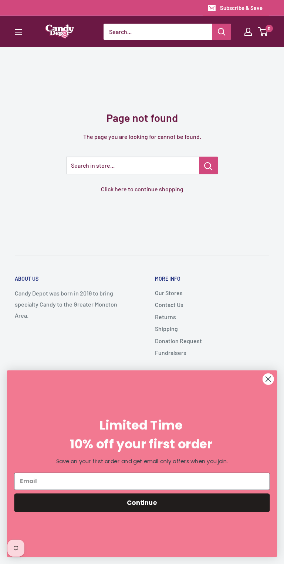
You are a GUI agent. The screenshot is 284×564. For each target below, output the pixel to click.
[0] (263, 31)
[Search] (221, 32)
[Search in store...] (208, 165)
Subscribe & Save (241, 7)
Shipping (166, 328)
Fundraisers (170, 352)
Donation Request (178, 340)
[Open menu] (18, 32)
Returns (165, 316)
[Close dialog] (268, 379)
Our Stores (169, 292)
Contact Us (169, 304)
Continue (142, 502)
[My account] (248, 32)
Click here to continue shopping (142, 188)
